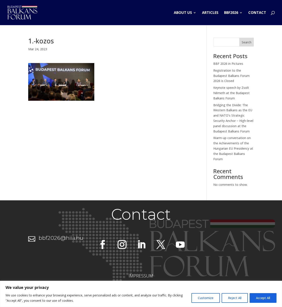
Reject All (234, 298)
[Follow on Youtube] (180, 244)
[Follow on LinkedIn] (141, 244)
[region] (141, 294)
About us (183, 13)
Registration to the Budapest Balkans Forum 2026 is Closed (231, 75)
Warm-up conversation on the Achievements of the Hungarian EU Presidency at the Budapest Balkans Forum (233, 148)
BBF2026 (231, 13)
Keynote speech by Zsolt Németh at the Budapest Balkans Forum (231, 93)
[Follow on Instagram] (122, 244)
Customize (205, 298)
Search (246, 42)
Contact (257, 13)
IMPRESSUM (141, 276)
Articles (210, 13)
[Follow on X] (161, 244)
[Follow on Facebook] (102, 244)
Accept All (263, 298)
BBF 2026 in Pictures (228, 63)
